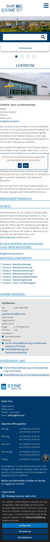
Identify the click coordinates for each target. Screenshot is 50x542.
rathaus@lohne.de (16, 415)
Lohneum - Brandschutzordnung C (18, 273)
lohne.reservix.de (7, 237)
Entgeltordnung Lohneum (12, 253)
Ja (20, 165)
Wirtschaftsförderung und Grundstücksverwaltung (16, 351)
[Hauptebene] (12, 8)
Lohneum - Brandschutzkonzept (16, 264)
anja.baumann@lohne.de (13, 313)
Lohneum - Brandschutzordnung (17, 267)
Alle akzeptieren (25, 537)
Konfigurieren (25, 525)
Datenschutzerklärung (35, 517)
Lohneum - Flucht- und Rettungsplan (19, 282)
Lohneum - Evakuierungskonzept (17, 279)
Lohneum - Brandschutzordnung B (18, 270)
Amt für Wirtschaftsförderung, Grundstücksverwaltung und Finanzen (26, 345)
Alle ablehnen (25, 531)
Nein (26, 165)
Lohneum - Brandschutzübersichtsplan (19, 276)
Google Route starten (9, 121)
